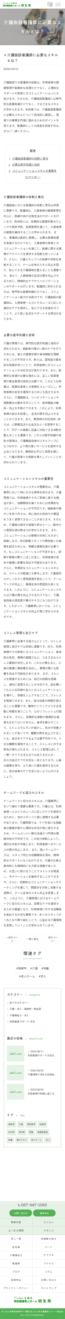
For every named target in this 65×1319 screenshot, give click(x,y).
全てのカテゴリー (19, 1002)
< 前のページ (12, 939)
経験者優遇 (42, 1132)
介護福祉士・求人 (19, 1015)
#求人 (42, 976)
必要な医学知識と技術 (26, 164)
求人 (48, 1140)
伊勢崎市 (31, 1124)
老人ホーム (36, 1140)
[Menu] (58, 4)
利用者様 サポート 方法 (22, 1021)
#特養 (45, 968)
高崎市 (11, 1124)
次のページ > (53, 939)
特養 (31, 1132)
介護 (21, 1124)
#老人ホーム (27, 976)
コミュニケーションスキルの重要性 (34, 171)
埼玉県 (22, 1132)
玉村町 (11, 1132)
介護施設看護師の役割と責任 (30, 158)
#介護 (34, 968)
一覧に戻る (33, 939)
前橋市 (43, 1124)
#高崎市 (21, 968)
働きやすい (22, 1140)
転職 (10, 1140)
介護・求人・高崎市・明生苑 (25, 1009)
